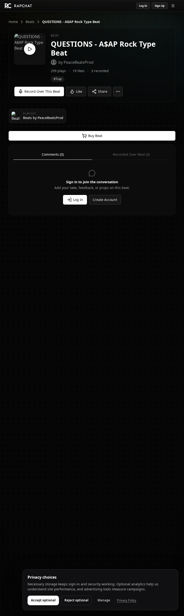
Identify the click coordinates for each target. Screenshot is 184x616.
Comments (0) (53, 154)
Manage (104, 600)
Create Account (105, 199)
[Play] (29, 49)
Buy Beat (95, 135)
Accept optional (43, 600)
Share (102, 91)
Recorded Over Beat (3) (131, 154)
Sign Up (160, 5)
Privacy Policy (126, 600)
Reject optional (76, 600)
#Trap (58, 79)
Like (79, 91)
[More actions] (118, 91)
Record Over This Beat (42, 91)
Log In (143, 5)
